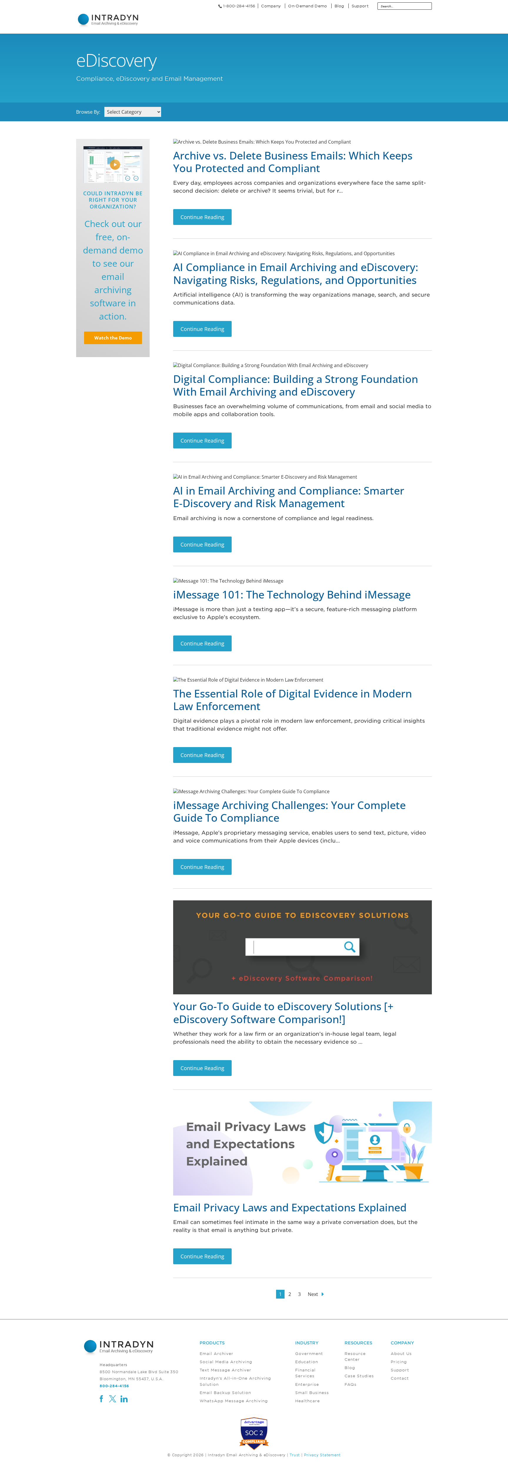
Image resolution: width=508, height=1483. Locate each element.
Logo (108, 20)
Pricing (399, 1361)
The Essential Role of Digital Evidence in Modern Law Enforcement (292, 699)
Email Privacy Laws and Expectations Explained (290, 1207)
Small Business (312, 1392)
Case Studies (359, 1375)
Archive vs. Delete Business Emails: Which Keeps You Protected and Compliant (292, 161)
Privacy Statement (322, 1454)
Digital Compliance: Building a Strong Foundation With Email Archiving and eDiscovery (295, 385)
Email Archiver (216, 1353)
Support (360, 6)
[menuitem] (247, 1372)
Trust (295, 1454)
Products (212, 1342)
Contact (400, 1378)
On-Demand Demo (307, 6)
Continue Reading (202, 217)
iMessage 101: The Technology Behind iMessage (292, 594)
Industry (307, 1342)
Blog (339, 6)
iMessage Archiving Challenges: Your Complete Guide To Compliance (289, 811)
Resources (358, 1342)
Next (313, 1294)
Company (271, 6)
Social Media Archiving (226, 1361)
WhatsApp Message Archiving (234, 1400)
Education (306, 1361)
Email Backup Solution (225, 1392)
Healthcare (307, 1400)
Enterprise (307, 1384)
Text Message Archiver (225, 1370)
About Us (401, 1353)
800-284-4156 (114, 1385)
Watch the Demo (113, 338)
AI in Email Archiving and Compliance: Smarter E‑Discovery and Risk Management (288, 496)
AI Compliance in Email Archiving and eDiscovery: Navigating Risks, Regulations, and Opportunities (295, 273)
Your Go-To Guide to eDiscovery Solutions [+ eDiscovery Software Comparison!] (283, 1012)
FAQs (351, 1384)
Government (309, 1353)
